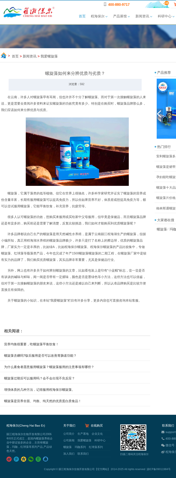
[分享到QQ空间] (24, 459)
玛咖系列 (80, 447)
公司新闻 (68, 440)
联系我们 (83, 453)
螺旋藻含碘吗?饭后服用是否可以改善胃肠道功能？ (40, 355)
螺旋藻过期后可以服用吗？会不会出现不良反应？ (39, 378)
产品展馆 (120, 16)
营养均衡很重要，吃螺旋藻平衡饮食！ (31, 344)
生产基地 (83, 433)
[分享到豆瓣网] (39, 459)
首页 (82, 16)
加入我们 (68, 453)
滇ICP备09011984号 (159, 469)
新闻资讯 (142, 16)
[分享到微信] (31, 459)
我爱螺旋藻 (84, 440)
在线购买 (97, 425)
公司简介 (68, 433)
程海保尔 (98, 16)
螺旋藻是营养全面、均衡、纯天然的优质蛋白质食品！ (42, 401)
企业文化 (97, 433)
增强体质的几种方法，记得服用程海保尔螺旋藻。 (39, 389)
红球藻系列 (95, 447)
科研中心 (164, 16)
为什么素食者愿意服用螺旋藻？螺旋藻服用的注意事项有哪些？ (49, 367)
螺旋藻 (162, 229)
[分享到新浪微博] (9, 459)
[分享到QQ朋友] (46, 459)
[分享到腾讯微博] (17, 459)
